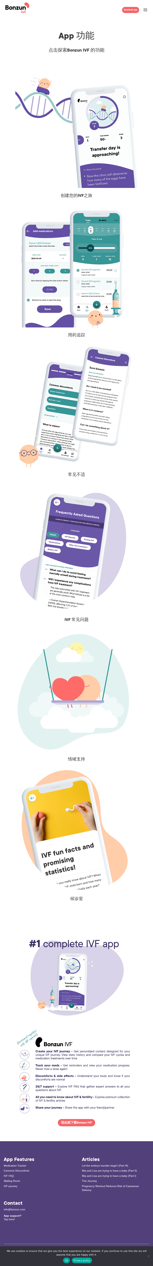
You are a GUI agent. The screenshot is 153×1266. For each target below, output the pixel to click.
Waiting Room (12, 1180)
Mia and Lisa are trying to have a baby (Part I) (109, 1175)
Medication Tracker (15, 1165)
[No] (148, 1256)
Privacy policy (82, 1260)
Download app (130, 9)
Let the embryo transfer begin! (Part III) (105, 1165)
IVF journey (10, 1186)
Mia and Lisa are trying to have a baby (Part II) (109, 1170)
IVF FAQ (9, 1175)
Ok (66, 1260)
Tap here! (9, 1219)
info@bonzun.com (14, 1209)
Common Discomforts (16, 1170)
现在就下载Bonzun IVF (76, 1122)
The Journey (89, 1180)
